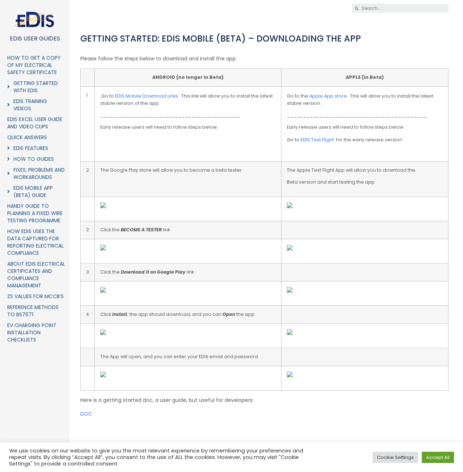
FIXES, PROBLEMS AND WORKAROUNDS (39, 173)
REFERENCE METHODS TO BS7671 (33, 311)
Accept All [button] (438, 457)
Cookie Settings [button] (395, 457)
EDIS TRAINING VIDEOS (30, 105)
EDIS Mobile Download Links (146, 96)
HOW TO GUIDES (33, 159)
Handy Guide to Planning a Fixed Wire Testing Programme (35, 213)
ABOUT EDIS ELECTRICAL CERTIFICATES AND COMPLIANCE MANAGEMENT (36, 274)
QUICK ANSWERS (27, 137)
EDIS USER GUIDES (35, 38)
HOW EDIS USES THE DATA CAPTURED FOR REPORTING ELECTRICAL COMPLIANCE (35, 242)
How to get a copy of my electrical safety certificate (34, 65)
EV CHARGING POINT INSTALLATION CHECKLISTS (31, 332)
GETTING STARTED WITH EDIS (35, 87)
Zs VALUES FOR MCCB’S (35, 296)
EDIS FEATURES (30, 148)
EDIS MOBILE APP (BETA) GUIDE (33, 191)
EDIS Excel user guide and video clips (34, 123)
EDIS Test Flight (317, 140)
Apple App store (328, 96)
